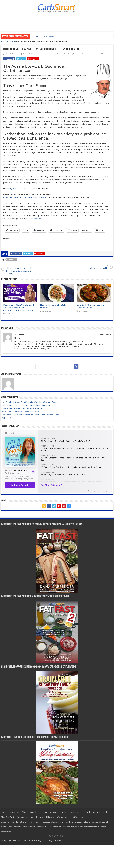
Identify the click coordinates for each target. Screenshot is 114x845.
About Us (45, 812)
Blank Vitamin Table (99, 267)
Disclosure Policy (8, 812)
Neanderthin (36, 218)
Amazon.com (30, 817)
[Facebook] (49, 506)
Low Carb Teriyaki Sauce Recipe (43, 36)
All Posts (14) (7, 418)
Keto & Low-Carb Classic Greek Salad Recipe (20, 411)
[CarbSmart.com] (57, 7)
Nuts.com (51, 817)
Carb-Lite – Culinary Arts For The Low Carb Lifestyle (24, 197)
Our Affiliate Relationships (28, 812)
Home (5, 41)
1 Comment (88, 54)
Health (12, 41)
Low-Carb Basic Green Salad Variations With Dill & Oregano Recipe (30, 402)
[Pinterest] (59, 506)
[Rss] (44, 506)
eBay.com (41, 817)
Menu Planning (50, 54)
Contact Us (54, 812)
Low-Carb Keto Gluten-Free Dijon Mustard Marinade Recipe (27, 405)
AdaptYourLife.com (78, 817)
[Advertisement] (57, 22)
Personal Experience (64, 54)
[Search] (76, 366)
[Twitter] (54, 506)
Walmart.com (62, 817)
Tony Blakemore (12, 54)
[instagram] (69, 506)
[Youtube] (64, 506)
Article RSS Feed (100, 812)
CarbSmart (11, 260)
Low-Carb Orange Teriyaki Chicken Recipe (90, 306)
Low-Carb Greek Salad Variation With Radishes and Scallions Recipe (30, 415)
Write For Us (76, 812)
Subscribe (87, 812)
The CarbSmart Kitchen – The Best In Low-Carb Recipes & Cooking (19, 270)
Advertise (65, 812)
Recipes (76, 54)
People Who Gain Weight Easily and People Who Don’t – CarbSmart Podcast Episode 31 (19, 307)
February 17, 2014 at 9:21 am (100, 334)
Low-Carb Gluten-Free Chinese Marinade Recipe (22, 408)
